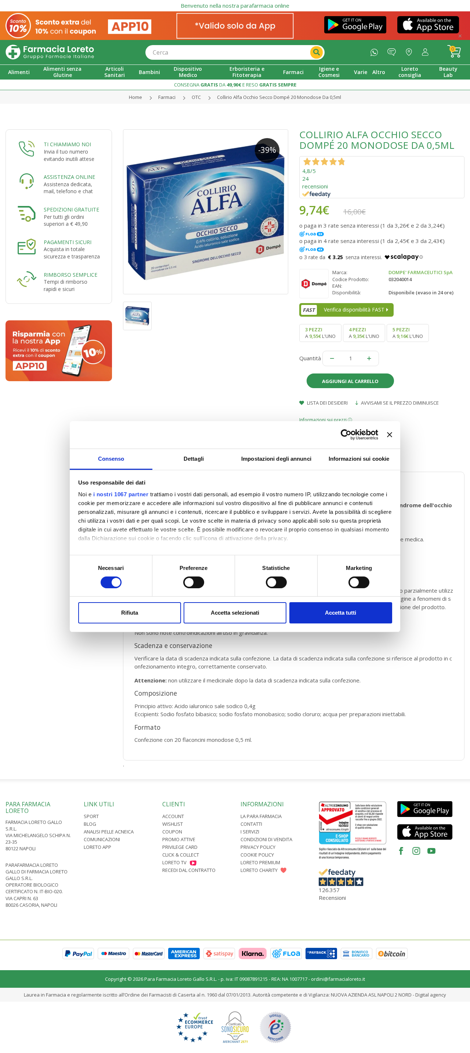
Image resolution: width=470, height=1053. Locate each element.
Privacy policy (258, 847)
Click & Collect (180, 854)
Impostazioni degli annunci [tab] (276, 458)
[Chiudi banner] (389, 434)
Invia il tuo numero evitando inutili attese (69, 155)
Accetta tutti (340, 613)
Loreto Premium (260, 862)
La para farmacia (261, 816)
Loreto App (97, 847)
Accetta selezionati (235, 613)
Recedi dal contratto (189, 870)
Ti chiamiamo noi (67, 144)
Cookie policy (257, 854)
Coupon (172, 831)
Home (135, 97)
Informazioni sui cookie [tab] (359, 458)
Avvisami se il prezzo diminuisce (399, 403)
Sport (91, 816)
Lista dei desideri (327, 403)
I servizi (250, 831)
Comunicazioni (102, 839)
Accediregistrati (427, 50)
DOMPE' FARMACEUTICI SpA (420, 272)
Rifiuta (129, 613)
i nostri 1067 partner (121, 494)
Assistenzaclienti (393, 50)
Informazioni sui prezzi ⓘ (325, 420)
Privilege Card (180, 847)
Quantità (310, 358)
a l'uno (320, 332)
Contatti (251, 824)
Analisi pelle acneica (109, 831)
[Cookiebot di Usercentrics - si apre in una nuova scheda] (346, 434)
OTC (196, 97)
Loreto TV (174, 862)
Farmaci (167, 97)
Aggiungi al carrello (350, 381)
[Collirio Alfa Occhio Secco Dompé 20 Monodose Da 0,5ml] (205, 211)
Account (173, 816)
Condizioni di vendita (266, 839)
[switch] (193, 582)
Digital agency (430, 994)
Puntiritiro (410, 50)
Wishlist (172, 824)
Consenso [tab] (111, 458)
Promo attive (178, 839)
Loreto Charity (259, 870)
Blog (90, 824)
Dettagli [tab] (194, 458)
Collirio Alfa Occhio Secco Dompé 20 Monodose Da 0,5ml (279, 97)
